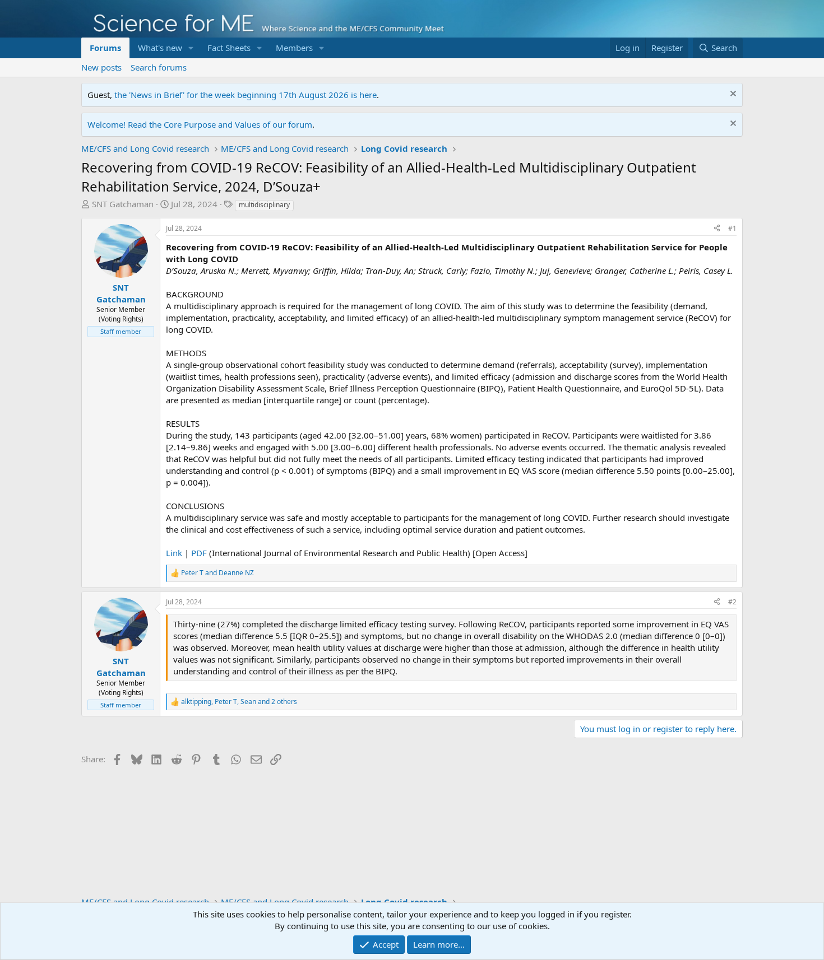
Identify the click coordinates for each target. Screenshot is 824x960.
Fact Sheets (229, 47)
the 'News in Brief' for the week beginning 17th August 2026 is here (245, 94)
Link (174, 552)
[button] (191, 48)
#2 (732, 602)
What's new (160, 47)
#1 (732, 228)
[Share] (717, 228)
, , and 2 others (239, 701)
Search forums (159, 67)
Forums (105, 47)
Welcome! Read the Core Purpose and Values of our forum (199, 124)
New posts (101, 67)
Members (294, 47)
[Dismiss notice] (732, 95)
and (217, 572)
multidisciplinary (264, 204)
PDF (199, 552)
